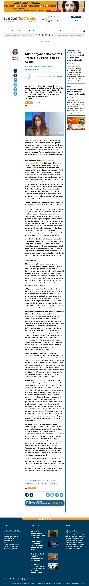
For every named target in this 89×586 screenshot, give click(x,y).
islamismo (44, 483)
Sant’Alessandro (63, 35)
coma (57, 431)
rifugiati (53, 481)
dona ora (76, 17)
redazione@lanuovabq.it (11, 544)
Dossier (48, 31)
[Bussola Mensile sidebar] (76, 124)
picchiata (50, 450)
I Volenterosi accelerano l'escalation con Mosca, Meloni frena (37, 545)
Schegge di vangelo (12, 35)
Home (7, 31)
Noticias (56, 21)
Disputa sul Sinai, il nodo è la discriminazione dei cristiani (38, 557)
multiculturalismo (53, 483)
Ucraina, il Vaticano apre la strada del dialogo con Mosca (38, 534)
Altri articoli (44, 518)
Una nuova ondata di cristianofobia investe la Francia (75, 57)
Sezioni (21, 31)
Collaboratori (30, 31)
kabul (47, 481)
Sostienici (39, 31)
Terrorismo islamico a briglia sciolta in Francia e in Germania (76, 91)
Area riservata (64, 31)
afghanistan (41, 481)
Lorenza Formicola (15, 58)
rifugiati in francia (30, 483)
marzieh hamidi (32, 481)
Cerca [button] (81, 31)
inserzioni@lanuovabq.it (11, 548)
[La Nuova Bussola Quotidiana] (20, 19)
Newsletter (76, 21)
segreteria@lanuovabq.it (11, 546)
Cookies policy (17, 579)
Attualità (48, 41)
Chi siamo (14, 31)
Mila (36, 367)
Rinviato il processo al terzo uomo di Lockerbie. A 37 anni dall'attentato (38, 568)
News (55, 17)
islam (38, 483)
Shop (54, 31)
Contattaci (74, 31)
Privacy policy (8, 579)
